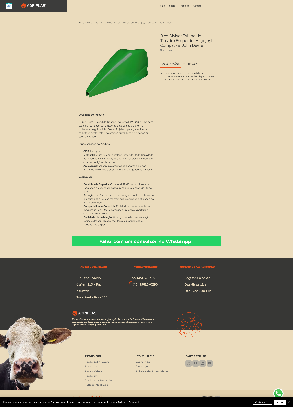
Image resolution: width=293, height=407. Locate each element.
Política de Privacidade (129, 402)
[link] (171, 63)
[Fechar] (289, 402)
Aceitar (279, 402)
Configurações (262, 402)
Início (81, 22)
